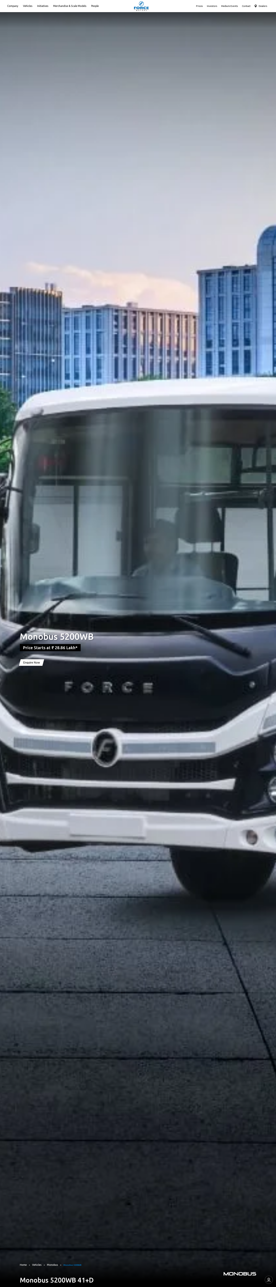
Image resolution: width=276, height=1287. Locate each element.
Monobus (52, 1264)
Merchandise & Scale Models (69, 5)
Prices (199, 6)
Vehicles (27, 5)
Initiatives (42, 5)
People (95, 5)
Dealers (263, 6)
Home (23, 1264)
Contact (246, 6)
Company (12, 5)
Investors (212, 6)
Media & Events (229, 6)
